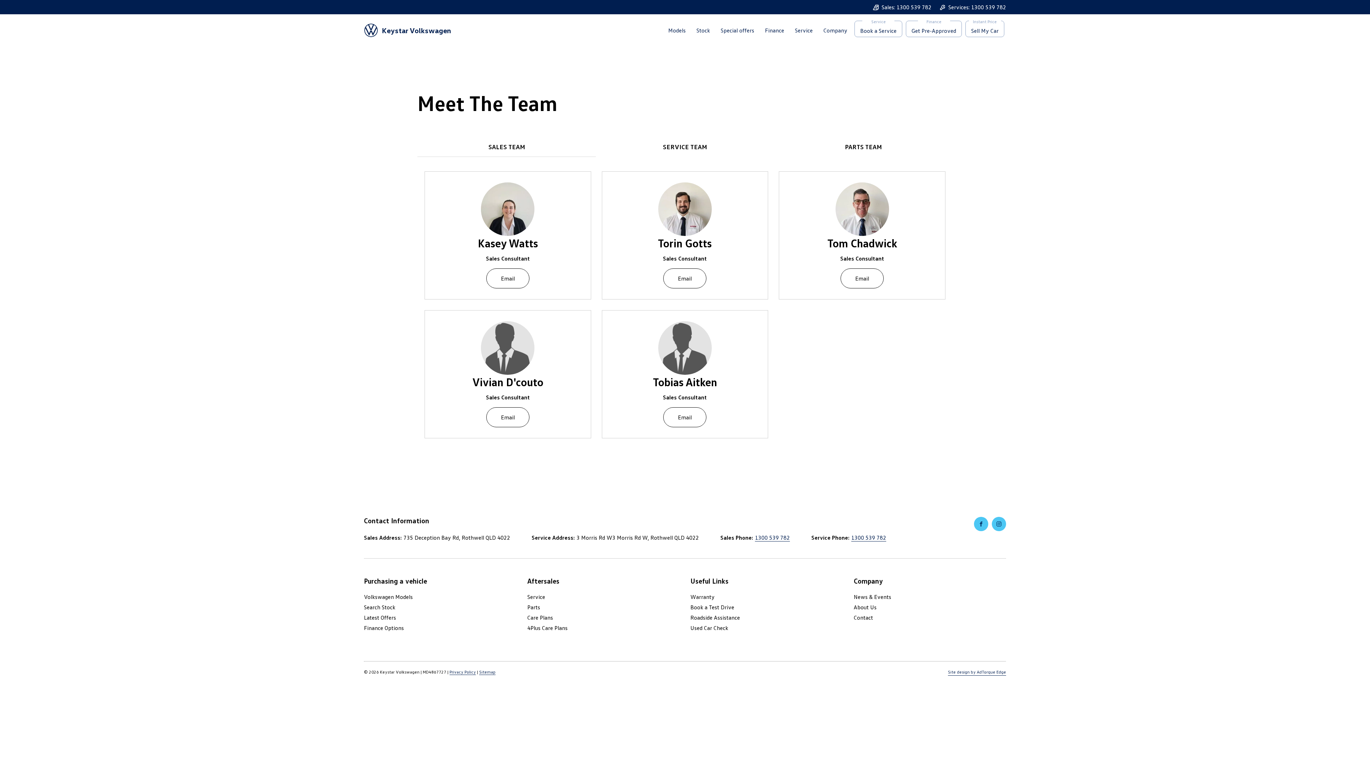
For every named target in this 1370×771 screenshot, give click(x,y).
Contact (863, 617)
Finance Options (384, 627)
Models (677, 30)
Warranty (702, 596)
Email (508, 278)
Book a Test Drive (712, 607)
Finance (774, 30)
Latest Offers (380, 617)
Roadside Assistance (715, 617)
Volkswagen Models (388, 596)
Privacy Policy (463, 672)
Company (835, 30)
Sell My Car (985, 30)
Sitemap (487, 672)
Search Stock (379, 607)
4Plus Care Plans (547, 627)
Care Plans (540, 617)
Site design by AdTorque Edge (977, 672)
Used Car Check (709, 627)
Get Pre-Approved (934, 30)
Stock (703, 30)
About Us (865, 607)
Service (804, 30)
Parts (533, 607)
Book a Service (878, 30)
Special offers (737, 30)
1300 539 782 (772, 537)
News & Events (872, 596)
